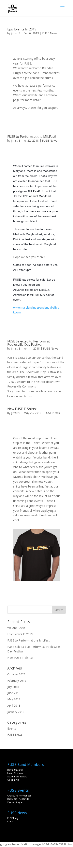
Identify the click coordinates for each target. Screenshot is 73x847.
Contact (11, 821)
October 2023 (16, 674)
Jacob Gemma (15, 773)
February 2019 (16, 680)
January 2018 (15, 712)
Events (11, 728)
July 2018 (13, 687)
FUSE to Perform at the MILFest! (31, 136)
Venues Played (15, 802)
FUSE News (49, 33)
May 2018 (13, 699)
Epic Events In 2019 (21, 29)
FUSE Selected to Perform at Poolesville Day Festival (28, 343)
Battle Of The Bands (18, 798)
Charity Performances (19, 795)
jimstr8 (15, 33)
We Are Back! (16, 628)
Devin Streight (15, 769)
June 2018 (13, 693)
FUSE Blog (12, 818)
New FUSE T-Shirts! (21, 409)
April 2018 (13, 705)
